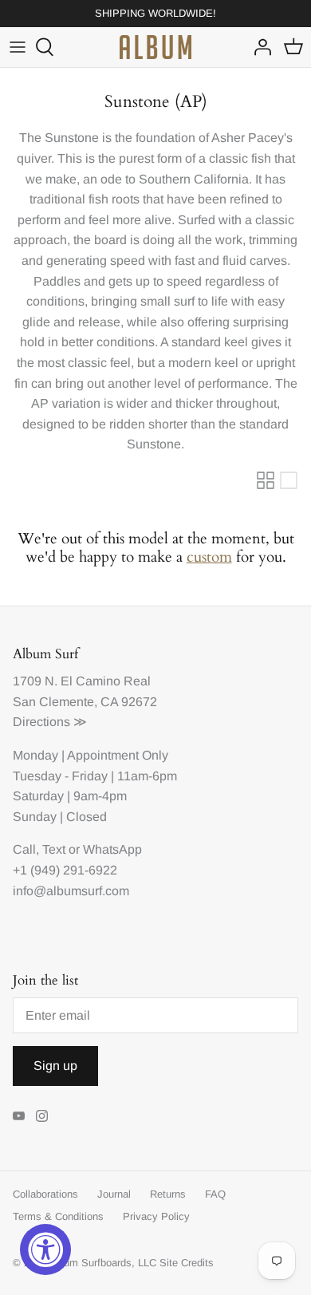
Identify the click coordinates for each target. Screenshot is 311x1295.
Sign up (55, 1065)
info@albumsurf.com (71, 891)
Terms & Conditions (58, 1216)
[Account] (258, 47)
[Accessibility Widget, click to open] (45, 1249)
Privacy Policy (156, 1216)
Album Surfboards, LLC (102, 1263)
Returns (168, 1194)
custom (209, 557)
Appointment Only (117, 755)
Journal (114, 1194)
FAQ (215, 1194)
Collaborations (45, 1194)
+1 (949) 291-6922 (65, 870)
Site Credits (186, 1263)
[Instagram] (42, 1116)
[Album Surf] (155, 47)
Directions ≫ (50, 721)
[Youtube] (19, 1116)
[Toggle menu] (17, 47)
